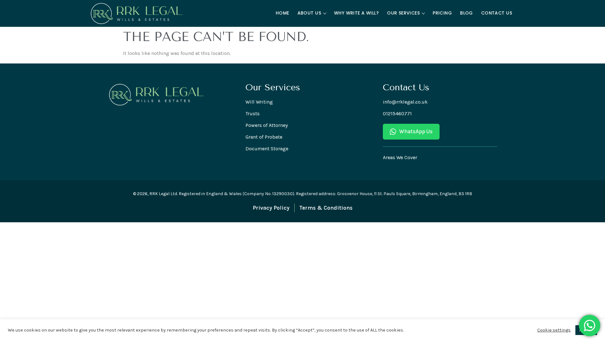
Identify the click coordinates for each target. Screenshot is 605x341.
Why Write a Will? (356, 13)
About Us (309, 13)
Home (282, 13)
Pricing (442, 13)
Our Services (403, 13)
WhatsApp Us (416, 131)
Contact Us (496, 13)
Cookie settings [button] (554, 330)
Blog (466, 13)
